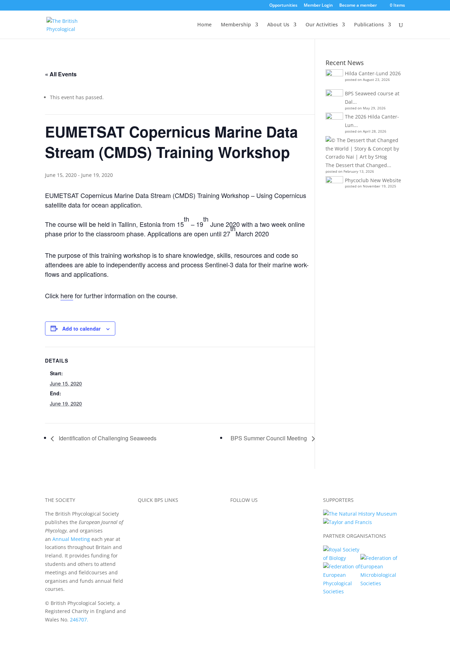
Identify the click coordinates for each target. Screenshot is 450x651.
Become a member (358, 5)
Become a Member (160, 522)
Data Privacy (152, 547)
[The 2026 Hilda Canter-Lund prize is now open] (334, 121)
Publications (369, 25)
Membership (236, 25)
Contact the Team (158, 564)
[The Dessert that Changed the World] (364, 148)
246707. (79, 619)
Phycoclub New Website (373, 180)
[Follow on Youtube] (278, 515)
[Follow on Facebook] (236, 515)
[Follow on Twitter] (250, 515)
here (66, 295)
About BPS (150, 513)
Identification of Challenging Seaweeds (106, 438)
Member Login (318, 5)
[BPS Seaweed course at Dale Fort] (334, 98)
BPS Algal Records (159, 539)
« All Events (61, 74)
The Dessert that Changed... (358, 165)
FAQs (144, 555)
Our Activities (322, 25)
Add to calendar (81, 328)
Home (204, 25)
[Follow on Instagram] (264, 515)
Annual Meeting (71, 539)
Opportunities (283, 5)
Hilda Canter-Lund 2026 (373, 73)
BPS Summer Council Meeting (269, 438)
